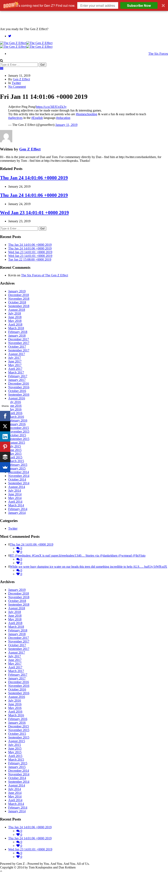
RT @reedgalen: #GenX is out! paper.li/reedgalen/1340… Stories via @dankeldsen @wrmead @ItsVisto (77, 555)
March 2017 (16, 372)
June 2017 (15, 361)
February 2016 (17, 420)
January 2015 (17, 468)
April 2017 (15, 368)
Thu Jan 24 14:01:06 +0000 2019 (34, 177)
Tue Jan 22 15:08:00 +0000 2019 (29, 259)
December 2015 (18, 428)
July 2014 (14, 490)
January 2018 (17, 335)
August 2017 (16, 354)
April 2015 (15, 457)
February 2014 (17, 509)
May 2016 (15, 409)
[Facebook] (5, 416)
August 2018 (16, 309)
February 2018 (17, 332)
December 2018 (18, 295)
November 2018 (18, 298)
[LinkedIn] (5, 436)
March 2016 (16, 416)
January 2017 (17, 380)
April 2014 (15, 501)
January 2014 (17, 512)
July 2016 (14, 402)
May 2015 (15, 453)
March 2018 (16, 328)
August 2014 (16, 487)
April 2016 (15, 413)
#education (63, 118)
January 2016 (17, 424)
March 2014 (16, 505)
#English (37, 118)
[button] (84, 5)
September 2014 (18, 483)
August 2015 (16, 442)
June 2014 (15, 494)
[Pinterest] (5, 447)
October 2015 (17, 435)
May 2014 (15, 498)
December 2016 (18, 383)
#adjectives (15, 118)
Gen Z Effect (21, 79)
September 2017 (18, 350)
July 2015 (14, 446)
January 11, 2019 (66, 125)
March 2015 (16, 461)
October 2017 (17, 346)
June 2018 (15, 317)
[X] (5, 426)
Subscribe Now (139, 5)
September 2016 (18, 394)
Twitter (16, 83)
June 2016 (15, 405)
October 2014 (17, 479)
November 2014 (18, 476)
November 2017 (18, 343)
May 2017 (15, 365)
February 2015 (17, 464)
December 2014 (18, 472)
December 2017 (18, 339)
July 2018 (14, 313)
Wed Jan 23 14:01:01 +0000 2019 (34, 212)
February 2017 (17, 376)
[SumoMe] (5, 467)
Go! (42, 64)
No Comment (17, 86)
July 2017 (14, 357)
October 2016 (17, 391)
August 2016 (16, 398)
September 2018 (18, 306)
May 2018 (15, 321)
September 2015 (18, 439)
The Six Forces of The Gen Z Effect (44, 275)
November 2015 (18, 431)
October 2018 (17, 302)
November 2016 (18, 387)
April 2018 (15, 324)
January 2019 (17, 291)
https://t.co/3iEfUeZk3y (51, 106)
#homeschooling (86, 114)
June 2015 (15, 450)
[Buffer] (5, 457)
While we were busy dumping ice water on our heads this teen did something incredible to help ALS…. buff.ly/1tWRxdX (88, 566)
